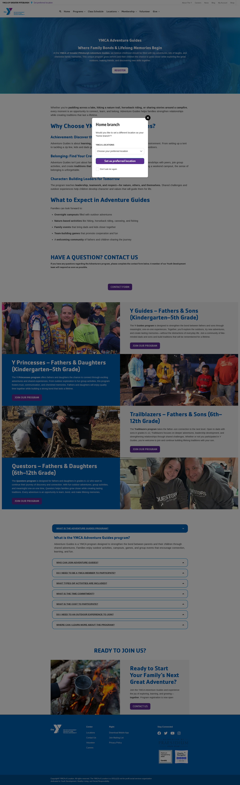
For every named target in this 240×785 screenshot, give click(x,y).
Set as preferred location (120, 161)
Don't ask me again (108, 169)
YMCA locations (105, 145)
